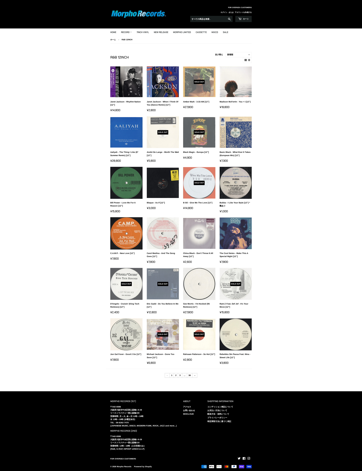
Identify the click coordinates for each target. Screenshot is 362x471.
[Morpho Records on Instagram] (248, 459)
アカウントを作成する (243, 12)
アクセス (187, 407)
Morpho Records (124, 466)
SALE (225, 32)
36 (189, 375)
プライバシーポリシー (217, 417)
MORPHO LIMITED (182, 32)
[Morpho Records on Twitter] (239, 459)
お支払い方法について (217, 410)
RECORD (125, 32)
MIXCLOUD (188, 414)
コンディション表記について (220, 407)
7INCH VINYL (143, 32)
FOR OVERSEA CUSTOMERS (123, 459)
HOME (113, 32)
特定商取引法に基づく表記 (219, 421)
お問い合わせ (189, 410)
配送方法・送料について (218, 414)
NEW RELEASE (161, 32)
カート (245, 19)
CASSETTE (201, 32)
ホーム (113, 40)
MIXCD (215, 32)
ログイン (224, 12)
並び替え (219, 54)
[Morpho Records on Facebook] (244, 459)
